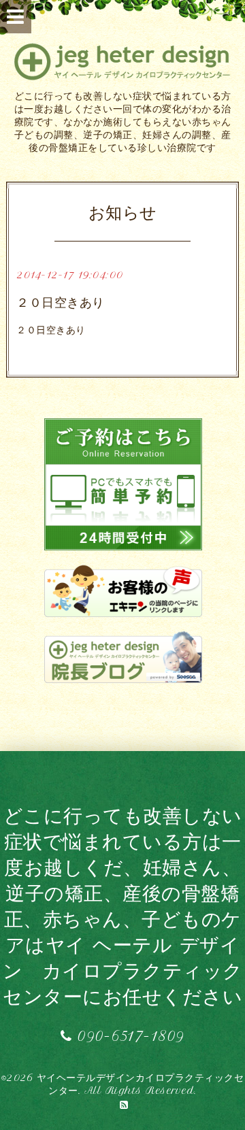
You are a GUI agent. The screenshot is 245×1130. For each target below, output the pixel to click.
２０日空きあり (60, 303)
